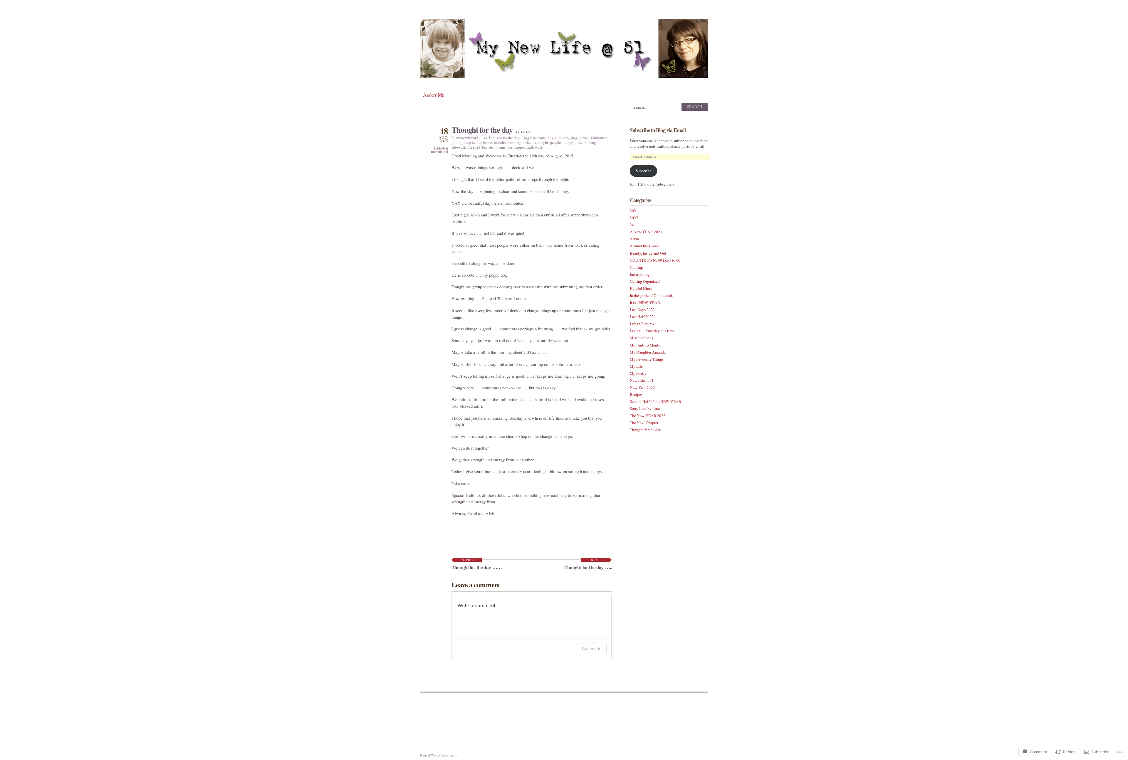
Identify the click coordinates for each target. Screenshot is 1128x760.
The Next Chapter (644, 422)
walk (539, 147)
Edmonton (599, 137)
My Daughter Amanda (648, 352)
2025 (634, 217)
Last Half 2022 (642, 316)
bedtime (539, 137)
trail (530, 147)
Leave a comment (439, 150)
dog (574, 137)
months (500, 142)
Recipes (636, 394)
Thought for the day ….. (588, 564)
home (487, 142)
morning (514, 142)
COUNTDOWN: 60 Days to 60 (655, 260)
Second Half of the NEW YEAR (655, 401)
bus (550, 137)
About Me (433, 94)
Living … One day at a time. (652, 330)
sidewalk (458, 147)
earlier (584, 137)
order (527, 142)
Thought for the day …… (490, 129)
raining (590, 142)
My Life (636, 366)
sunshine (505, 147)
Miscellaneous (641, 337)
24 (632, 224)
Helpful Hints (641, 288)
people (555, 142)
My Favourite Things (647, 359)
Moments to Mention (647, 345)
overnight (540, 142)
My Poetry (638, 373)
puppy (568, 142)
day (566, 137)
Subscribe (643, 170)
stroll (493, 147)
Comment (591, 648)
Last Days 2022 (642, 309)
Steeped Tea (477, 147)
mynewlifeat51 (468, 137)
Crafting (636, 267)
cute (558, 137)
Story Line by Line (645, 408)
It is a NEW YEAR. (645, 302)
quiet (579, 142)
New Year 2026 (642, 387)
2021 (634, 210)
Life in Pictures (642, 323)
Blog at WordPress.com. (437, 755)
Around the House (644, 245)
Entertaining (640, 274)
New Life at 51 (642, 380)
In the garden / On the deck (651, 295)
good (455, 142)
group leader (471, 142)
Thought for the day (504, 137)
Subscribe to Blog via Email (658, 130)
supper (519, 147)
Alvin (634, 238)
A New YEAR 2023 (646, 231)
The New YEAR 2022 (647, 415)
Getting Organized (645, 281)
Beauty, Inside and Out (648, 253)
